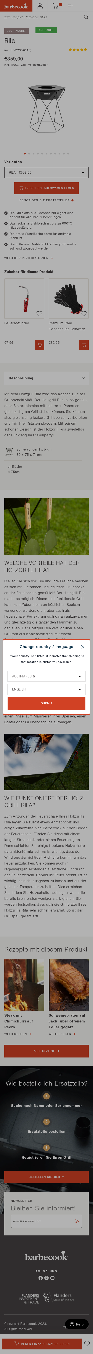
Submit (46, 703)
